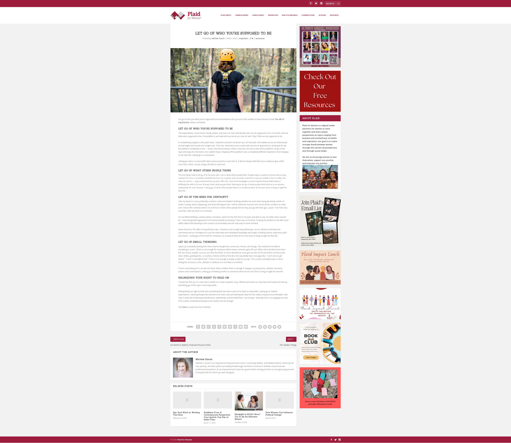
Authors (322, 15)
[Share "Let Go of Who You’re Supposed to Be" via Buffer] (230, 326)
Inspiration (273, 15)
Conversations (308, 15)
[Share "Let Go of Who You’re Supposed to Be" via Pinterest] (219, 326)
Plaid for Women (184, 439)
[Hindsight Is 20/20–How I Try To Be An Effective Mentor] (249, 401)
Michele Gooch (218, 38)
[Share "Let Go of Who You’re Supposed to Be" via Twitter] (203, 326)
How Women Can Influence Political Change (279, 413)
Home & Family (258, 15)
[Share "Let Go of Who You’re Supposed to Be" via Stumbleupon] (235, 326)
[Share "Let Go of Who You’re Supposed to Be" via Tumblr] (214, 326)
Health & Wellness (290, 15)
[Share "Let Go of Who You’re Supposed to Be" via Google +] (208, 326)
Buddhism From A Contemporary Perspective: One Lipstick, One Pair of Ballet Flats (217, 416)
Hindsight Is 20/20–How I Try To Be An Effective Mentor (247, 416)
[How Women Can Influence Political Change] (280, 400)
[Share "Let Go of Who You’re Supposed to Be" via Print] (246, 326)
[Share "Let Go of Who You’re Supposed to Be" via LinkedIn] (224, 326)
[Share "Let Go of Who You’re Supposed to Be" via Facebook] (198, 326)
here (185, 307)
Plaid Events (226, 15)
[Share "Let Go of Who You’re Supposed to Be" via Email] (240, 326)
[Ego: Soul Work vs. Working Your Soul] (187, 400)
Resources (334, 15)
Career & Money (241, 15)
